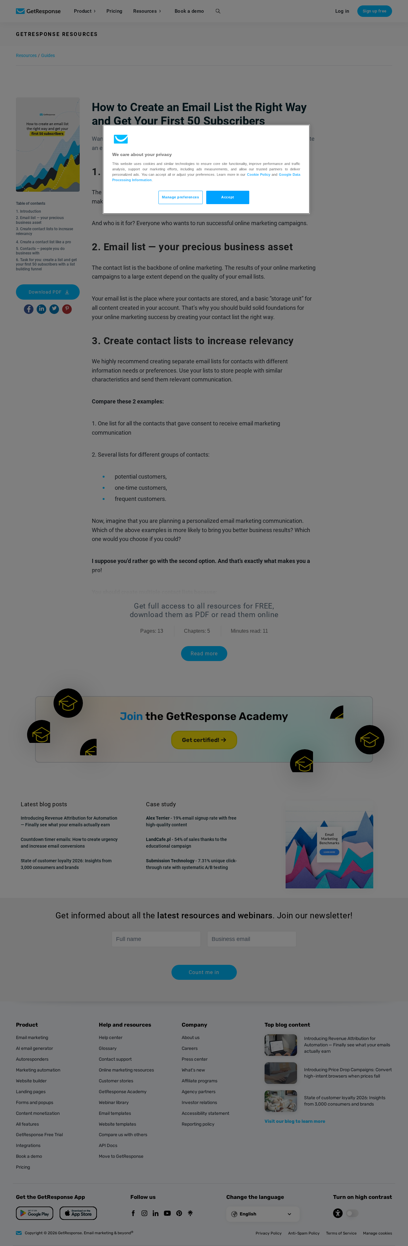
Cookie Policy (258, 174)
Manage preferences (180, 197)
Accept (227, 197)
